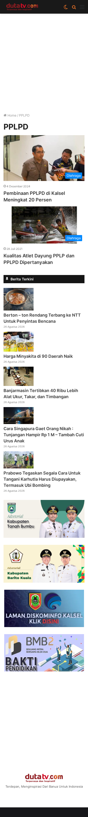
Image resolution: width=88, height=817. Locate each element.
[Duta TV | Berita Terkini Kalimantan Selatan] (22, 6)
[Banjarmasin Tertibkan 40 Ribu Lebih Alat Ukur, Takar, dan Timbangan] (19, 384)
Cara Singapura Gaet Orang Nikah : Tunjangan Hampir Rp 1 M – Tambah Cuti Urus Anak (44, 434)
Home (11, 115)
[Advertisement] (44, 65)
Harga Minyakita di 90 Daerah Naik (38, 356)
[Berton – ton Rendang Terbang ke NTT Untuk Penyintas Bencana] (19, 309)
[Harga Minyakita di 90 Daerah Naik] (19, 350)
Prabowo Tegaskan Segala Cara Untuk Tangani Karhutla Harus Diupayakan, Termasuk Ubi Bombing (42, 479)
